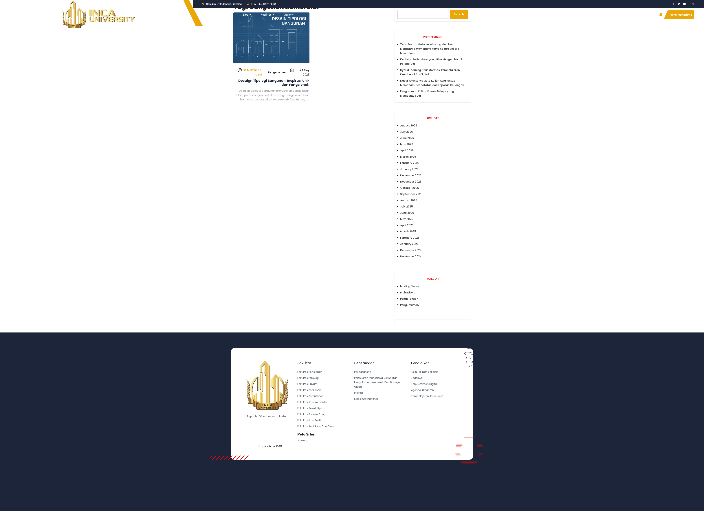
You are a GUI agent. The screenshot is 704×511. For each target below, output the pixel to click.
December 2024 (411, 250)
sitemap (302, 440)
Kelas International (366, 399)
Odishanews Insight (423, 402)
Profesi (358, 393)
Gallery (289, 14)
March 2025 (408, 231)
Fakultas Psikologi (308, 378)
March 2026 (408, 157)
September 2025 (411, 194)
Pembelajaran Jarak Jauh (427, 396)
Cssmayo (417, 408)
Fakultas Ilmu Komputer (312, 402)
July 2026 (406, 132)
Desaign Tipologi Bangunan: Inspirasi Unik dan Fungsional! (273, 83)
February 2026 (409, 163)
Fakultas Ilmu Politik (309, 420)
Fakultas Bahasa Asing (311, 414)
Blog (245, 14)
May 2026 (406, 144)
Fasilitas (266, 14)
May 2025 (406, 219)
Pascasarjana (362, 372)
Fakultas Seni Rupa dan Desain (316, 426)
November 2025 (410, 181)
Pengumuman (409, 305)
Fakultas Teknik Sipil (309, 408)
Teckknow (417, 414)
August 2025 (408, 200)
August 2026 (408, 125)
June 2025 (407, 213)
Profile (226, 14)
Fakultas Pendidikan (309, 372)
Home (208, 14)
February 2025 (409, 238)
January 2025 (409, 244)
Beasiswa (417, 378)
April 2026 (407, 150)
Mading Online (409, 286)
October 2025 (409, 188)
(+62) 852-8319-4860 (263, 3)
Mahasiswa (407, 292)
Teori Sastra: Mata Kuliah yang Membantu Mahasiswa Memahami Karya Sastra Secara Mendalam (429, 49)
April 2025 (407, 225)
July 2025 (406, 206)
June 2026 (407, 138)
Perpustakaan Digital (424, 384)
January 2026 (409, 169)
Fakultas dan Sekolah (424, 372)
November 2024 (411, 256)
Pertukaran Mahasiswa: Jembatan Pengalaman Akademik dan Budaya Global (377, 382)
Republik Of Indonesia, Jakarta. (224, 3)
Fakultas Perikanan (309, 390)
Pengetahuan (277, 72)
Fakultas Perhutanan (310, 396)
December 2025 (410, 175)
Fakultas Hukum (307, 384)
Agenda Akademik (422, 390)
